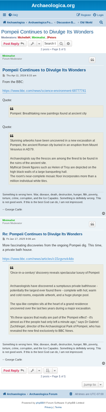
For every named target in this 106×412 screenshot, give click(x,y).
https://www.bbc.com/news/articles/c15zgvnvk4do (38, 259)
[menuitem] (13, 15)
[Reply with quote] (92, 60)
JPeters (51, 37)
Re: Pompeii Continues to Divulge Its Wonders (42, 234)
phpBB (40, 402)
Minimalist (38, 37)
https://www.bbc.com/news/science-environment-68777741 (44, 91)
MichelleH (24, 37)
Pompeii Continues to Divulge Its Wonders (47, 31)
